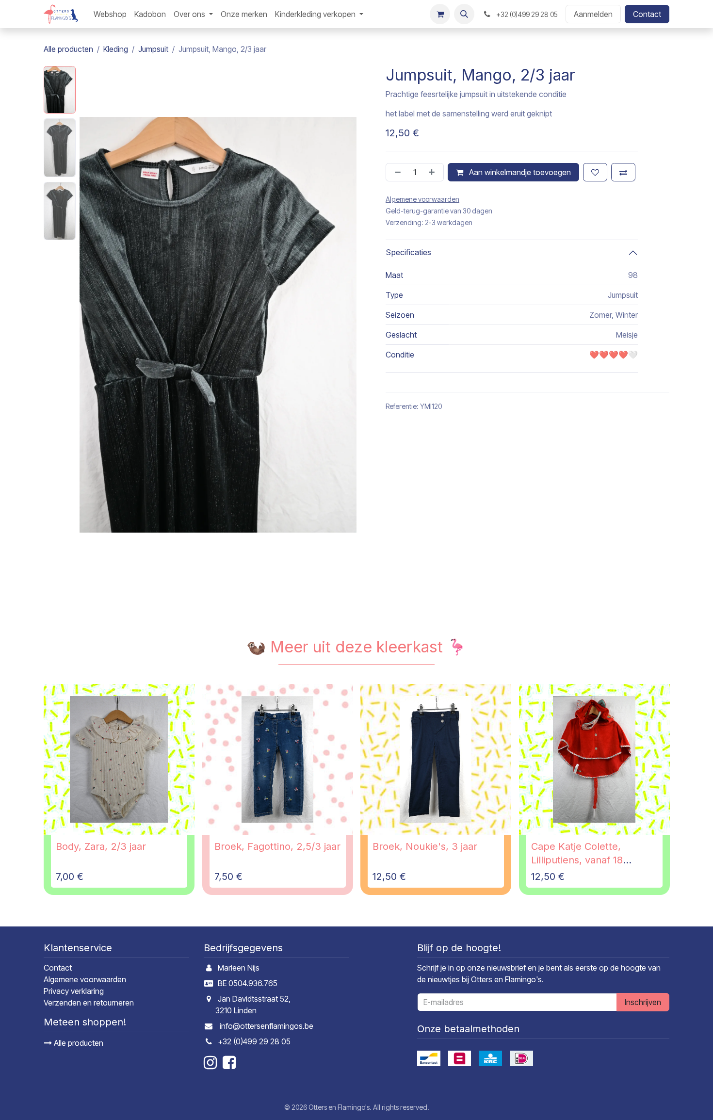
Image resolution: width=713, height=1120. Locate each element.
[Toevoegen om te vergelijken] (623, 172)
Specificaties (408, 253)
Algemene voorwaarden (85, 979)
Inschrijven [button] (643, 1002)
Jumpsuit (153, 49)
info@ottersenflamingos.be (266, 1026)
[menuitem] (110, 14)
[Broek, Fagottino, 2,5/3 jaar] (277, 759)
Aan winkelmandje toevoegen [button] (519, 172)
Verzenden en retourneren (89, 1002)
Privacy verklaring (74, 991)
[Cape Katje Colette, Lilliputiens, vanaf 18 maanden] (594, 759)
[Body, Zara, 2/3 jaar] (119, 759)
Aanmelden (593, 14)
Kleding (115, 49)
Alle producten (77, 1043)
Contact (647, 14)
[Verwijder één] (395, 172)
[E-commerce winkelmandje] (440, 14)
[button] (464, 14)
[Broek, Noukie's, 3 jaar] (436, 759)
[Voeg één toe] (433, 172)
